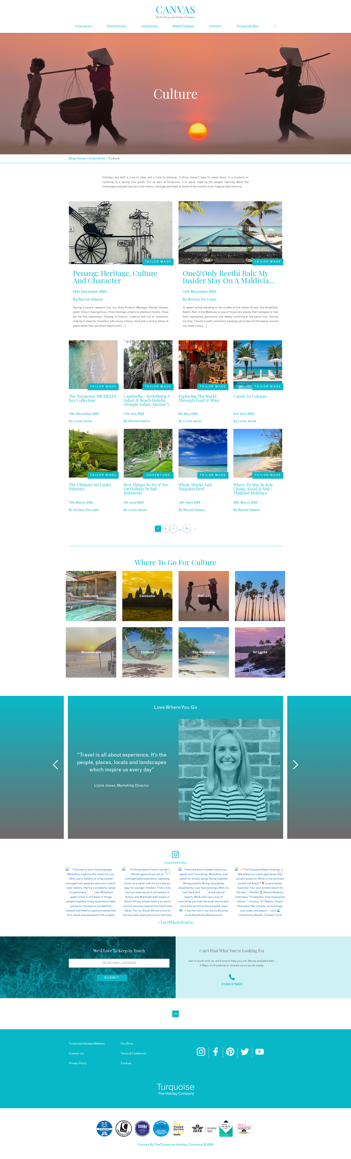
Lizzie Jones (83, 421)
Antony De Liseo (202, 299)
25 (186, 528)
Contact (215, 26)
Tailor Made (158, 261)
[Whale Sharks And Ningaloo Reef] (203, 494)
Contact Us (76, 1053)
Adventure (158, 475)
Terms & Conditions (133, 1053)
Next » (195, 529)
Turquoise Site (247, 26)
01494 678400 (231, 984)
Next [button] (295, 764)
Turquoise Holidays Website (87, 1043)
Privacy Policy (78, 1063)
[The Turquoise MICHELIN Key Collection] (93, 405)
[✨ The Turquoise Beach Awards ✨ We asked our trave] (260, 892)
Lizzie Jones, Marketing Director (121, 785)
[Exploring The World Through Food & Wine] (203, 405)
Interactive (150, 26)
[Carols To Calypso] (249, 405)
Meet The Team (183, 26)
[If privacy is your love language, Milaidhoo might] (91, 892)
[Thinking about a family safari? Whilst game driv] (147, 892)
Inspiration (83, 26)
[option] (175, 770)
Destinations (117, 26)
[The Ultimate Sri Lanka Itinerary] (93, 494)
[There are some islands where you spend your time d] (204, 892)
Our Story (127, 1043)
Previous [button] (55, 764)
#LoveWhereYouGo (175, 922)
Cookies (126, 1063)
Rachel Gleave (90, 299)
